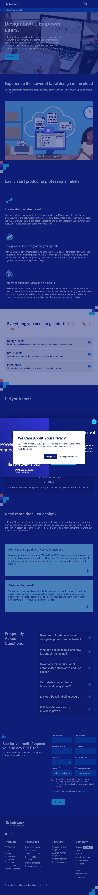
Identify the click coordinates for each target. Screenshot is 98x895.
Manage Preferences (69, 457)
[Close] (94, 421)
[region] (49, 447)
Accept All (50, 457)
